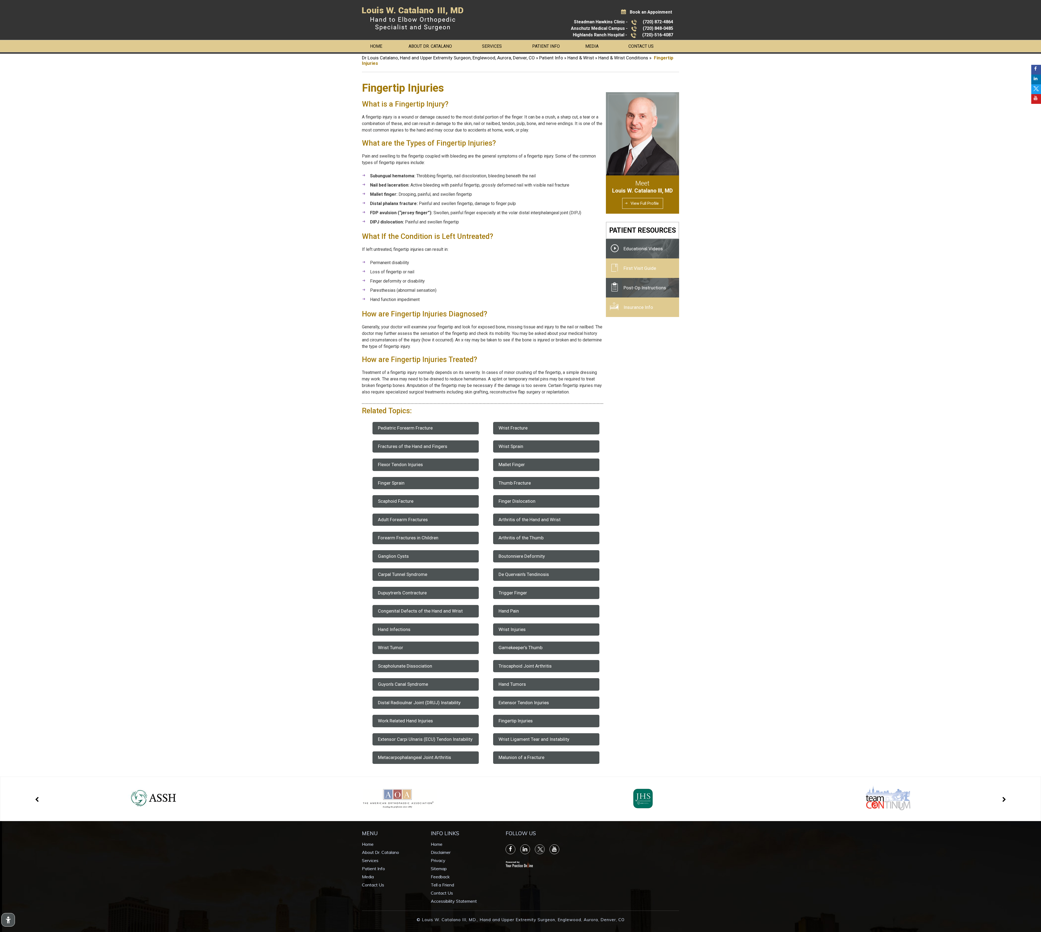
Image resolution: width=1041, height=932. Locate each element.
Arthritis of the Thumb (521, 537)
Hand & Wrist (580, 57)
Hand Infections (394, 629)
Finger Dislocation (517, 501)
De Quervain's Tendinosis (524, 574)
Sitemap (439, 868)
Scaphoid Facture (395, 501)
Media (592, 46)
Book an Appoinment (651, 12)
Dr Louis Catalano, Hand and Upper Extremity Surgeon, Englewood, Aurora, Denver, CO (448, 57)
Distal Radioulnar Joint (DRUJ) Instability (419, 702)
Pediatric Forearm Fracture (405, 428)
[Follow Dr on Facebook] (1036, 70)
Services (492, 46)
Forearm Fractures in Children (408, 537)
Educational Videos (643, 248)
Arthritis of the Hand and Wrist (530, 519)
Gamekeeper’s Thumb (520, 647)
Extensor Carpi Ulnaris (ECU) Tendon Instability (425, 739)
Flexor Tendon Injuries (400, 464)
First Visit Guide (640, 268)
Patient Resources (642, 230)
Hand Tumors (512, 684)
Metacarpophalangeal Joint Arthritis (414, 757)
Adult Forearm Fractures (403, 519)
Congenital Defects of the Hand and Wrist (420, 611)
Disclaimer (441, 852)
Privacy (438, 860)
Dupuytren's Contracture (402, 592)
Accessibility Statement (454, 901)
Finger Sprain (391, 483)
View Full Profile (645, 203)
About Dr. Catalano (430, 46)
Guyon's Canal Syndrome (403, 684)
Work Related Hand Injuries (405, 720)
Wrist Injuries (512, 629)
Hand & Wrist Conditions (623, 57)
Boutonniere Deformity (522, 556)
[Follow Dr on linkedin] (1036, 79)
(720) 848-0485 (658, 28)
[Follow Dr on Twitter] (1036, 89)
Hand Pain (509, 611)
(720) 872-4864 (658, 21)
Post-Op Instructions (645, 287)
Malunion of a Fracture (521, 757)
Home (376, 46)
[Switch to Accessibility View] (8, 920)
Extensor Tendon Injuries (524, 702)
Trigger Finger (513, 592)
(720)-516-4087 (657, 34)
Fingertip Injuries (516, 720)
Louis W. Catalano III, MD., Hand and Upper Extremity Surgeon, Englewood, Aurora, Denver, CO (523, 919)
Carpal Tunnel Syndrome (402, 574)
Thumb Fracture (515, 483)
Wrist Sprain (511, 446)
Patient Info (546, 46)
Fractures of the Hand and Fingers (412, 446)
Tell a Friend (442, 885)
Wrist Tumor (390, 647)
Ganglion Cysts (393, 556)
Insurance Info (638, 307)
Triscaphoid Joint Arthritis (525, 666)
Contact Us (641, 46)
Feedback (440, 876)
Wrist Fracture (513, 428)
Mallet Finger (512, 464)
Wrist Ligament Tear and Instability (534, 739)
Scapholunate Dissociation (405, 666)
